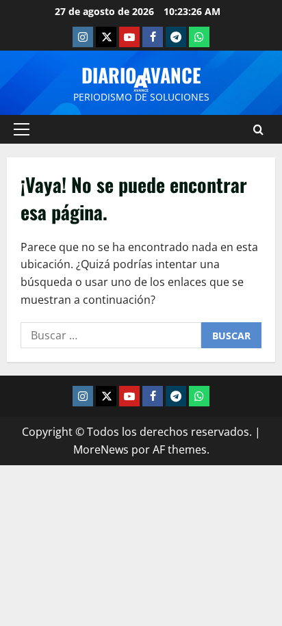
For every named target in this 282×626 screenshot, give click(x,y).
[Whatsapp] (199, 37)
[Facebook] (152, 37)
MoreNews (101, 449)
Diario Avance (141, 75)
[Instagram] (83, 37)
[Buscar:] (111, 335)
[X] (106, 37)
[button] (21, 129)
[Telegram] (176, 37)
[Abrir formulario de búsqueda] (258, 129)
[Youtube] (129, 37)
